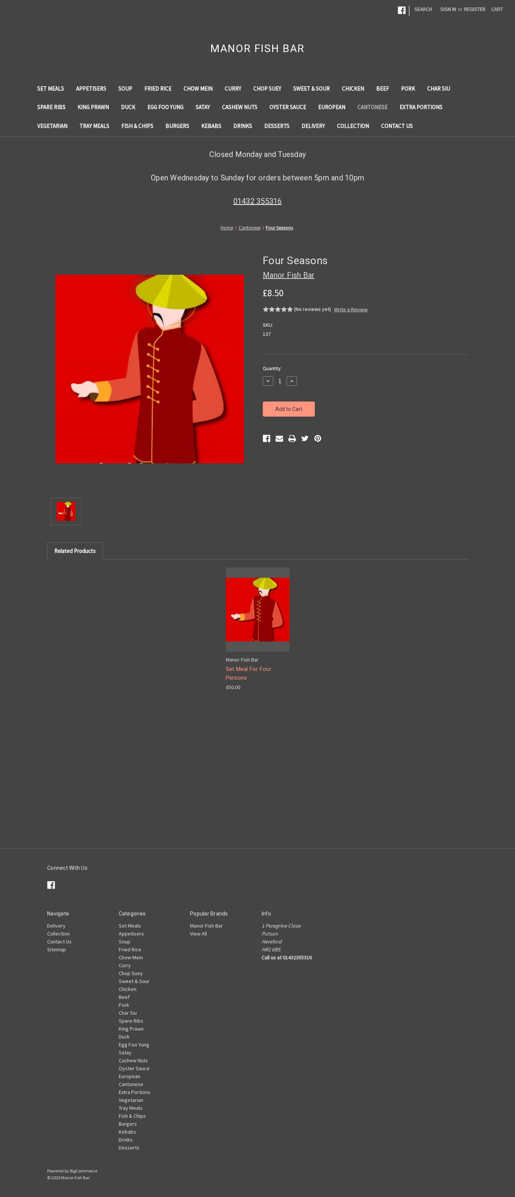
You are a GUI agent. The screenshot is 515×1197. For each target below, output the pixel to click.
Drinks (242, 125)
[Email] (279, 438)
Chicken (353, 88)
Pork (408, 88)
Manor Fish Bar (206, 925)
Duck (128, 107)
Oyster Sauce (288, 107)
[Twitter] (305, 438)
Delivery (313, 125)
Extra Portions (421, 107)
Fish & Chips (137, 125)
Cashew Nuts (240, 107)
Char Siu (438, 88)
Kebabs (211, 125)
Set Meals (50, 88)
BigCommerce (83, 1171)
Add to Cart (257, 616)
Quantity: (272, 368)
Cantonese (372, 107)
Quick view (256, 603)
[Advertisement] (257, 795)
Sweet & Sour (311, 88)
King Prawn (93, 107)
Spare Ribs (51, 107)
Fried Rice (158, 88)
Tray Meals (94, 125)
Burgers (177, 125)
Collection (353, 125)
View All (198, 933)
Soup (125, 88)
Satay (203, 107)
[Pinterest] (318, 438)
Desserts (277, 125)
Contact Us (397, 125)
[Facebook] (266, 438)
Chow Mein (198, 88)
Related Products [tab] (75, 550)
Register (475, 9)
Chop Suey (267, 88)
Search (423, 9)
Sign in (448, 9)
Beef (382, 88)
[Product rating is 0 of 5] (278, 309)
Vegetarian (52, 125)
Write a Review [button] (351, 309)
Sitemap (56, 949)
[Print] (292, 438)
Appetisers (91, 88)
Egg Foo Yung (165, 107)
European (331, 107)
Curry (233, 88)
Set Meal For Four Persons (248, 673)
